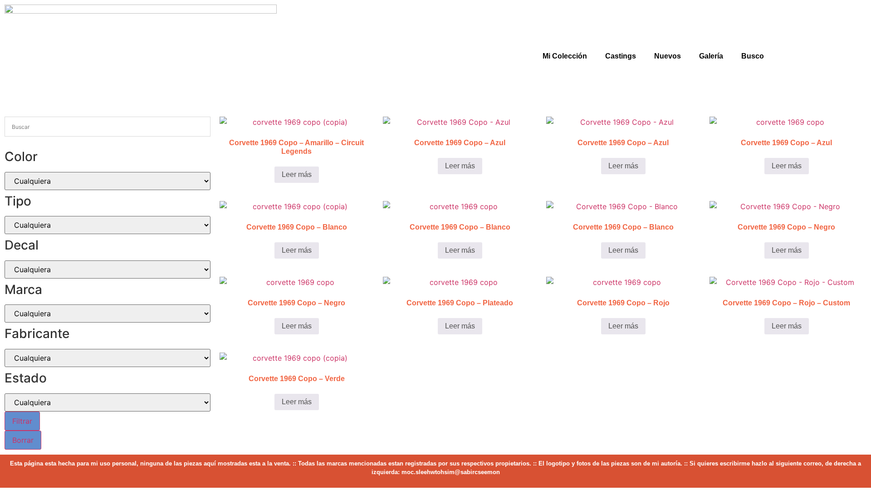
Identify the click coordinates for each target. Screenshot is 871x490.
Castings (620, 56)
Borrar (23, 440)
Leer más (297, 174)
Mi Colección (565, 56)
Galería (711, 56)
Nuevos (667, 56)
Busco (752, 56)
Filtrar (22, 421)
